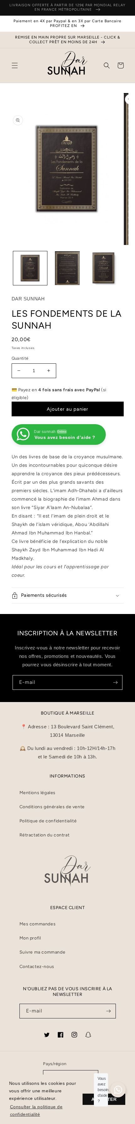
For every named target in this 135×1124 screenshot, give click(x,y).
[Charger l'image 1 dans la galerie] (30, 268)
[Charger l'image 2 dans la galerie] (67, 268)
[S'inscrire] (115, 682)
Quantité (20, 358)
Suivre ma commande (42, 952)
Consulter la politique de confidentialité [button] (36, 1110)
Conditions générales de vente (52, 806)
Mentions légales (37, 792)
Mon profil (30, 938)
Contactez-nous (36, 966)
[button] (15, 65)
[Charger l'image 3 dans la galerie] (105, 268)
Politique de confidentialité (48, 821)
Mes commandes (37, 924)
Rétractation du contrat (44, 835)
